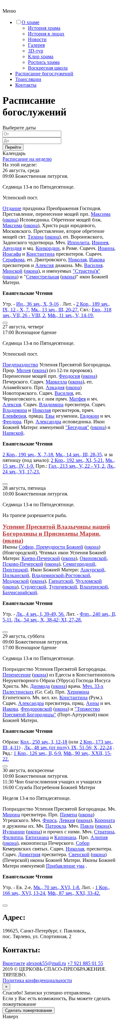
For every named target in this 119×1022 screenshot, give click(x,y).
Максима (100, 214)
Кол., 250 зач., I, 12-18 (43, 742)
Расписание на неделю (27, 159)
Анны (92, 703)
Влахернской (94, 586)
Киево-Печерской (41, 558)
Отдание (12, 208)
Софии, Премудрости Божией (51, 547)
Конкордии (48, 248)
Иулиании (14, 831)
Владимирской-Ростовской (61, 575)
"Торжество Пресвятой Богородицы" (51, 711)
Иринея (100, 242)
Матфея (77, 399)
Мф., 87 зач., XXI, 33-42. (74, 893)
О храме (30, 22)
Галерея (36, 45)
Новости (37, 39)
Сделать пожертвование (28, 1010)
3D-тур (35, 50)
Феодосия (69, 376)
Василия (93, 265)
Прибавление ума (65, 866)
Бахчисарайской (20, 592)
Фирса (49, 820)
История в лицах (46, 33)
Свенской (79, 854)
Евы (50, 416)
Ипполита (78, 242)
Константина (40, 254)
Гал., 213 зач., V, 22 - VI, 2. (77, 466)
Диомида (40, 686)
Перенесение (17, 674)
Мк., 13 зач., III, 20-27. (55, 309)
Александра (48, 421)
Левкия (67, 820)
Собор (82, 843)
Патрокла (55, 826)
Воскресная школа (48, 68)
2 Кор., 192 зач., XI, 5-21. (77, 460)
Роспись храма (44, 62)
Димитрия (29, 854)
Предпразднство (20, 364)
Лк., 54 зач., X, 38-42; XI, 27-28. (48, 619)
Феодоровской (36, 709)
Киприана (65, 837)
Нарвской (13, 433)
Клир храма (40, 56)
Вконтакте (14, 963)
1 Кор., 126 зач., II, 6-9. (38, 753)
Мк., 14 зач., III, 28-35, (79, 454)
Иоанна (106, 248)
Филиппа (13, 837)
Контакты (25, 85)
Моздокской (16, 581)
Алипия (99, 837)
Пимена (68, 814)
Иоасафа (12, 254)
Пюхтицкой (15, 569)
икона (10, 219)
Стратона (104, 831)
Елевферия (14, 416)
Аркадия (55, 387)
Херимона (78, 692)
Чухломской (89, 581)
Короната (105, 820)
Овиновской (93, 558)
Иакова (97, 259)
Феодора (12, 421)
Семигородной (79, 564)
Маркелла (56, 381)
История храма (44, 28)
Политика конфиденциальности (37, 980)
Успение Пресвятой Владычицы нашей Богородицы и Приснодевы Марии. (56, 530)
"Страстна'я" (86, 271)
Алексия (44, 265)
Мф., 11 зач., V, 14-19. (71, 315)
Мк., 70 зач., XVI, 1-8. (56, 887)
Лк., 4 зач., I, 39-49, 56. (40, 614)
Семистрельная (42, 276)
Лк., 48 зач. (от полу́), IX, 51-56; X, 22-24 (68, 747)
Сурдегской (33, 586)
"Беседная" (77, 427)
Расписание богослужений (44, 73)
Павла (87, 826)
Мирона (11, 814)
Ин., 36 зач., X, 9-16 (37, 304)
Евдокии (89, 416)
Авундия (12, 248)
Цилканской (16, 575)
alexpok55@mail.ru (46, 963)
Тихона (35, 237)
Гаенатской (61, 581)
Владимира (51, 404)
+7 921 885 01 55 (85, 963)
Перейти (13, 147)
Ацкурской (92, 569)
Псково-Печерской (23, 564)
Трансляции (28, 79)
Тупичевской (63, 586)
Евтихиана (37, 837)
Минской (13, 271)
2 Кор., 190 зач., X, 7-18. (28, 454)
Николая (77, 259)
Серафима (13, 259)
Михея (24, 370)
